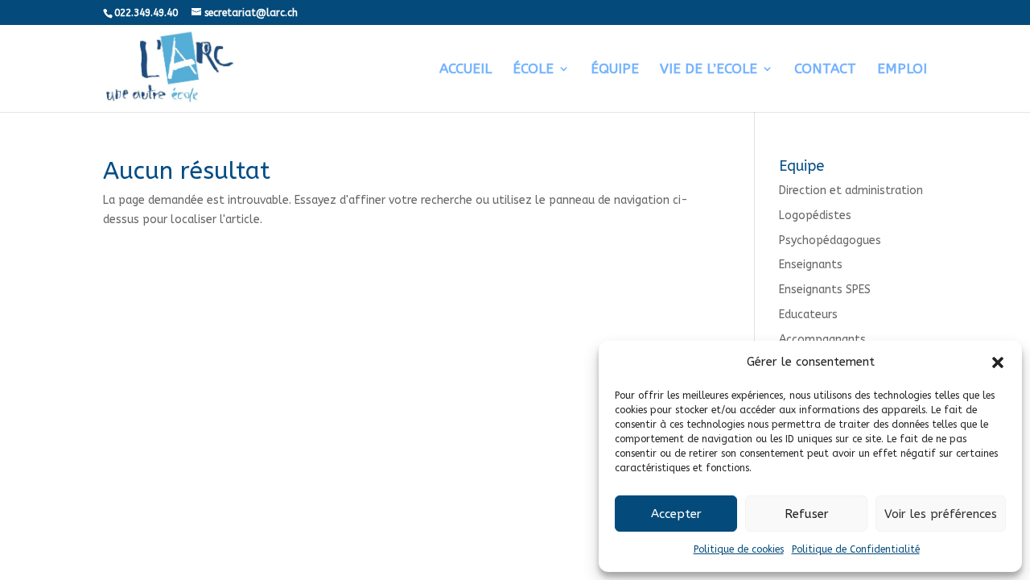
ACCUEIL (465, 70)
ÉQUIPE (615, 70)
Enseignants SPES (825, 289)
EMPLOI (902, 70)
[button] (998, 362)
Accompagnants (822, 339)
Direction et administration (851, 190)
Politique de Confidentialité (856, 549)
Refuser (807, 514)
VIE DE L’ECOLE (708, 70)
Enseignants (811, 264)
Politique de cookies (739, 549)
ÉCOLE (533, 70)
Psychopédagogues (830, 240)
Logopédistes (815, 215)
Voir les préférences (940, 514)
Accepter (676, 514)
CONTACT (825, 70)
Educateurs (808, 314)
